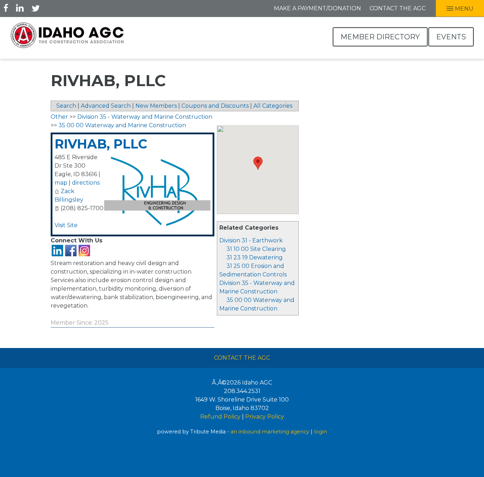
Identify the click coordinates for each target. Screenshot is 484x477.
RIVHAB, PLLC (101, 144)
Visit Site (66, 225)
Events (451, 37)
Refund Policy (220, 416)
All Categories (272, 105)
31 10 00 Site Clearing (256, 249)
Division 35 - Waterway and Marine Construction (144, 116)
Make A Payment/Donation (317, 8)
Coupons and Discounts (215, 105)
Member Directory (380, 37)
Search (66, 105)
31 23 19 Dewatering (254, 257)
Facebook (6, 8)
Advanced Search (106, 105)
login (320, 431)
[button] (258, 163)
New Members (156, 105)
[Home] (67, 35)
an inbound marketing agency (270, 431)
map (61, 182)
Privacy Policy (264, 416)
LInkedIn (20, 8)
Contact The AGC (242, 357)
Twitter (35, 8)
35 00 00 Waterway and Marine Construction (122, 125)
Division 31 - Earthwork (251, 240)
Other (59, 116)
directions (86, 182)
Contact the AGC (398, 8)
